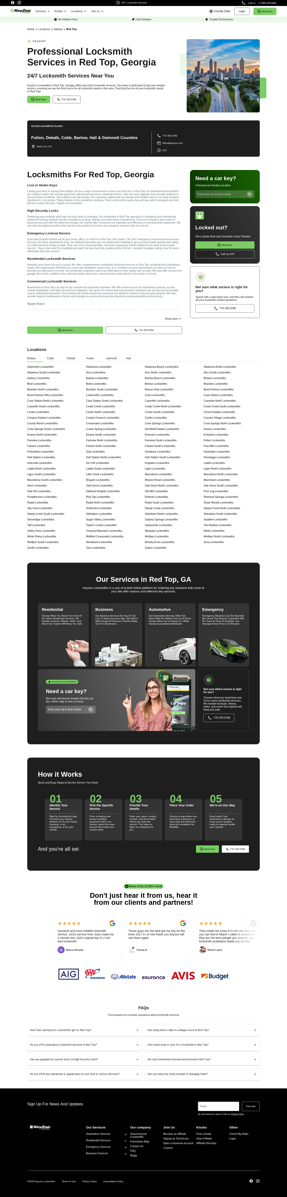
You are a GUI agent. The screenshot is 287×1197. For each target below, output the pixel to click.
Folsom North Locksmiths (101, 446)
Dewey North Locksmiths (42, 434)
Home (30, 29)
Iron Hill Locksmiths (97, 463)
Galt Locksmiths (95, 451)
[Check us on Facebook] (13, 3)
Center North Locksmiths (100, 412)
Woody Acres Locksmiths (159, 542)
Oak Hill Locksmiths (39, 491)
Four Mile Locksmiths (216, 446)
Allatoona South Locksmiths (43, 372)
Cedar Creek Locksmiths (100, 406)
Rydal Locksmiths (37, 502)
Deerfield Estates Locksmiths (162, 429)
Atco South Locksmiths (217, 372)
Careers (168, 1147)
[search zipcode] (249, 194)
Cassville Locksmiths (157, 400)
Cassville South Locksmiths (43, 406)
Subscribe (251, 1106)
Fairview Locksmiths (39, 440)
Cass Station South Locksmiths (104, 400)
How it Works (204, 1138)
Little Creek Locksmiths (99, 474)
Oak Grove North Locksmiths (162, 485)
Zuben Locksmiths (155, 547)
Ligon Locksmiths (155, 468)
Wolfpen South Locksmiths (43, 542)
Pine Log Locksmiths (216, 491)
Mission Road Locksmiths (160, 480)
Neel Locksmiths (37, 485)
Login (232, 1138)
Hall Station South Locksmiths (162, 457)
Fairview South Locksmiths (161, 440)
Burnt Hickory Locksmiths (219, 389)
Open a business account (178, 1143)
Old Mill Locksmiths (156, 491)
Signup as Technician (176, 1138)
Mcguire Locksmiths (97, 480)
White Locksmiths (214, 530)
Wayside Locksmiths (157, 530)
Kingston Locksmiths (157, 463)
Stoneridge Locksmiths (40, 519)
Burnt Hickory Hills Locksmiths (45, 395)
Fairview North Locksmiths (101, 440)
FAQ (133, 1150)
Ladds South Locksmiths (100, 468)
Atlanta (58, 29)
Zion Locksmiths (95, 547)
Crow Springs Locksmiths (160, 423)
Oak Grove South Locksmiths (221, 485)
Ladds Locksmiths (214, 463)
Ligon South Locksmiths (41, 474)
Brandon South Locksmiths (102, 389)
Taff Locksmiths (36, 525)
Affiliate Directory (206, 1143)
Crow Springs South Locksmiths (46, 429)
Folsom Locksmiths (38, 446)
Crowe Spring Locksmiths (101, 429)
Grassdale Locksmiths (217, 451)
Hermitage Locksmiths (217, 457)
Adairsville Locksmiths (40, 366)
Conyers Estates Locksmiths (44, 417)
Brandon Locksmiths (216, 383)
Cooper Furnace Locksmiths (102, 417)
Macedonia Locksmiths (158, 474)
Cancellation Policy (113, 1181)
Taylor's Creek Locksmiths (101, 525)
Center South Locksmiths (159, 412)
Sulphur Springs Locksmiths (161, 519)
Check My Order (238, 1133)
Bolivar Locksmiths (156, 383)
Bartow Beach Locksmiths (160, 378)
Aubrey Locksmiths (38, 378)
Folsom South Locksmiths (160, 446)
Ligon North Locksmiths (217, 468)
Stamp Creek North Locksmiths (222, 508)
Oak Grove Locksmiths (99, 485)
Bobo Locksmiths (96, 383)
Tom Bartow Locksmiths (218, 525)
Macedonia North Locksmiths (221, 474)
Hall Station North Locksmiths (103, 457)
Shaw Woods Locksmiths (218, 502)
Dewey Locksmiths (215, 429)
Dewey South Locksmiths (101, 434)
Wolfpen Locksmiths (157, 536)
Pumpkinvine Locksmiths (42, 496)
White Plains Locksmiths (41, 536)
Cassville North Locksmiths (220, 400)
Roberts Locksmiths (156, 496)
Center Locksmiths (38, 412)
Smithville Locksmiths (99, 508)
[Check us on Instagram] (19, 3)
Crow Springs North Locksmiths (222, 423)
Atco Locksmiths (95, 372)
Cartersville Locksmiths (99, 395)
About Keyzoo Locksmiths (138, 1135)
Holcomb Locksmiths (39, 463)
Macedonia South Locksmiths (44, 480)
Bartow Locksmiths (97, 378)
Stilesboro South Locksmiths (220, 513)
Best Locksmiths (37, 383)
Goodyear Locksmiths (157, 451)
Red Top (71, 29)
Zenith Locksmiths (38, 547)
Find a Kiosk (203, 1133)
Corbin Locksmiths (156, 417)
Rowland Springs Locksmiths (221, 496)
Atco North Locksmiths (158, 372)
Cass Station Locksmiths (218, 395)
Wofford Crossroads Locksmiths (104, 536)
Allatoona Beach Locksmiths (161, 366)
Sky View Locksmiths (39, 508)
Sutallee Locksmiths (215, 519)
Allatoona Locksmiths (98, 366)
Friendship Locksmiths (40, 451)
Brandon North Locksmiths (42, 389)
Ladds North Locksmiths (41, 468)
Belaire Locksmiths (215, 378)
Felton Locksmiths (214, 440)
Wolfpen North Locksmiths (219, 536)
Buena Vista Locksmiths (159, 389)
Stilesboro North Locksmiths (161, 513)
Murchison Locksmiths (217, 480)
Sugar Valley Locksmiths (100, 519)
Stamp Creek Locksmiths (159, 508)
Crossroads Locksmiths (100, 423)
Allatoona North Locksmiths (220, 366)
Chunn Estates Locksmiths (219, 412)
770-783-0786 (68, 99)
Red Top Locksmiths (98, 496)
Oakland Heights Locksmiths (103, 491)
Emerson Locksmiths (157, 434)
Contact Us (136, 1146)
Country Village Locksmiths (220, 417)
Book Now (67, 330)
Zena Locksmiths (214, 542)
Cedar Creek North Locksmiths (163, 406)
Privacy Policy (89, 1181)
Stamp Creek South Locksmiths (45, 513)
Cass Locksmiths (155, 395)
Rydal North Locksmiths (100, 502)
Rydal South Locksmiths (159, 502)
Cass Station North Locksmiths (45, 400)
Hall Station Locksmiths (41, 457)
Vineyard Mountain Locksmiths (104, 530)
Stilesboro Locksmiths (99, 513)
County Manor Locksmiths (42, 423)
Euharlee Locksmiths (216, 434)
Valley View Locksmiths (41, 530)
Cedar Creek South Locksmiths (222, 406)
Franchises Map (139, 1141)
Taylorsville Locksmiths (158, 525)
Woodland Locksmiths (99, 542)
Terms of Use (69, 1181)
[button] (84, 1030)
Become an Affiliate (174, 1133)
